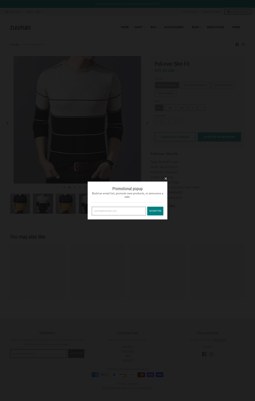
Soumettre (155, 210)
